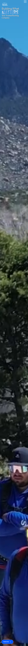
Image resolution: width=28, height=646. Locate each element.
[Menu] (25, 1)
